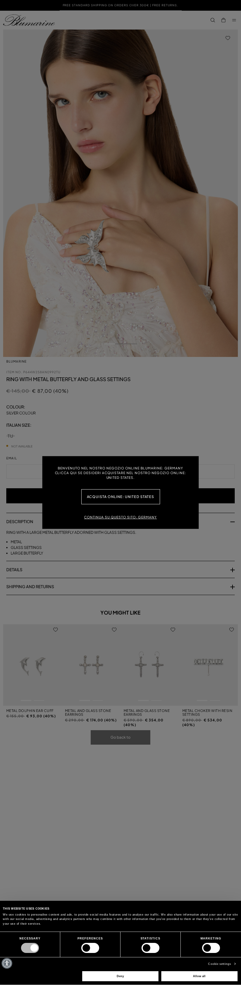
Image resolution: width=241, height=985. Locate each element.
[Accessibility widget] (7, 963)
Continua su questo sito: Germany (120, 517)
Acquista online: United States (120, 497)
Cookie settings (219, 964)
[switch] (90, 948)
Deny (120, 976)
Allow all (199, 976)
